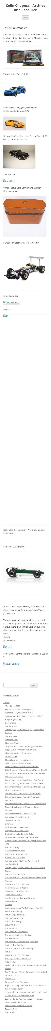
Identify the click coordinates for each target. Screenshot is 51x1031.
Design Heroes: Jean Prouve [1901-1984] (21, 837)
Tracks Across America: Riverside (18, 1005)
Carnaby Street (11, 736)
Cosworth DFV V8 (12, 820)
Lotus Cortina (11, 928)
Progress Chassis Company (16, 982)
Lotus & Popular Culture (15, 914)
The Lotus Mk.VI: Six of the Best (18, 935)
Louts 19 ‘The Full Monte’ (15, 945)
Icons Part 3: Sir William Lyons (17, 891)
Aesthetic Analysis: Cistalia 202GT (19, 712)
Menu (25, 17)
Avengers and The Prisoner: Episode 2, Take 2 (24, 716)
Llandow (8, 904)
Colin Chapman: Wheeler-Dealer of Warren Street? (26, 770)
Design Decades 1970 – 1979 (16, 830)
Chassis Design (11, 756)
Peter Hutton (10, 962)
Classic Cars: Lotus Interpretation (19, 760)
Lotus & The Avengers (14, 921)
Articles (6, 702)
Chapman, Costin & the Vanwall (18, 753)
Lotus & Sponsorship (14, 918)
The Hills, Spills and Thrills (15, 874)
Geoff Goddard (11, 864)
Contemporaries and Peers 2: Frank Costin (23, 793)
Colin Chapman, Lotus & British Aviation (22, 766)
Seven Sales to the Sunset (16, 1002)
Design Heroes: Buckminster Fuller (19, 834)
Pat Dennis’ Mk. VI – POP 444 (17, 955)
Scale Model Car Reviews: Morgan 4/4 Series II (24, 999)
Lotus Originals (11, 938)
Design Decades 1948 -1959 (16, 827)
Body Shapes (10, 723)
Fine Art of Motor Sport (15, 850)
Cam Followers (11, 726)
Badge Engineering (13, 719)
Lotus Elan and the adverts (16, 931)
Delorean (9, 824)
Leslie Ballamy (11, 901)
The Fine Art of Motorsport (16, 854)
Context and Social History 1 (17, 817)
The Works (9, 1012)
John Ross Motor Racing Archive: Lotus (21, 898)
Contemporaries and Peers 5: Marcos (20, 813)
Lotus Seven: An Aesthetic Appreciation (21, 941)
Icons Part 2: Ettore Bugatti (16, 888)
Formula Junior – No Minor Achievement (22, 861)
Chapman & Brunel (13, 743)
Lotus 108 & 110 (11, 925)
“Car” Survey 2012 (12, 706)
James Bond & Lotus (13, 894)
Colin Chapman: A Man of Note (18, 763)
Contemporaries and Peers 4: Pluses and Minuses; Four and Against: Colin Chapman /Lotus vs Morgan (26, 807)
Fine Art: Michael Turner (15, 857)
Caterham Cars (11, 739)
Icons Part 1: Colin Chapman (17, 884)
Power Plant (10, 978)
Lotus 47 (8, 951)
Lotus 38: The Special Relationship (19, 948)
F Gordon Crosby (12, 847)
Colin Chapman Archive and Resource (25, 7)
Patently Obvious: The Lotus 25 (18, 958)
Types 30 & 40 (11, 1009)
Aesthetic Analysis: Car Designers (18, 709)
